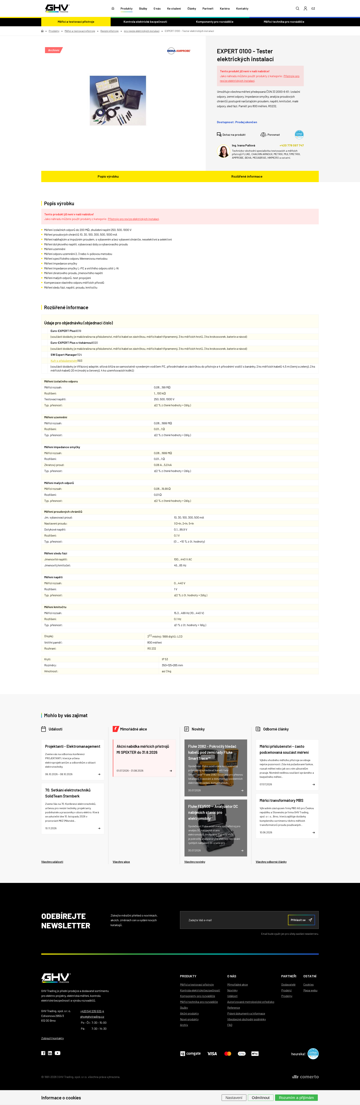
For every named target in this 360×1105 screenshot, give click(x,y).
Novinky (198, 729)
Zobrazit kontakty (52, 1038)
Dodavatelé (288, 984)
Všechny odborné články (271, 861)
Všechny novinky (194, 861)
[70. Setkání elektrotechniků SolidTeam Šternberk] (72, 808)
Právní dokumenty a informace (246, 1013)
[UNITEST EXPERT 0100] (118, 100)
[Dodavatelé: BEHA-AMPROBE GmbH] (179, 51)
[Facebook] (43, 1053)
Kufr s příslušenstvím (64, 360)
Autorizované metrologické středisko (250, 1001)
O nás (157, 8)
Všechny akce (121, 861)
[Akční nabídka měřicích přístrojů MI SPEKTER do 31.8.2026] (144, 758)
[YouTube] (57, 1053)
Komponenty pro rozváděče (214, 21)
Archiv (184, 1025)
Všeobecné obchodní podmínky (246, 1019)
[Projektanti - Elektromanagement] (72, 759)
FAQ (229, 1025)
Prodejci (286, 990)
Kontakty (242, 8)
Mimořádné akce (133, 729)
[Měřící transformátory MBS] (287, 816)
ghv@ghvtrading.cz (92, 1016)
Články (192, 8)
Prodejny (286, 996)
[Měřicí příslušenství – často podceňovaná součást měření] (287, 764)
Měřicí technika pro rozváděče (284, 21)
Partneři (207, 8)
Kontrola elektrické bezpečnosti (145, 21)
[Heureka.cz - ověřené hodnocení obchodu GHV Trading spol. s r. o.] (299, 134)
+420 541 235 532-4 (92, 1011)
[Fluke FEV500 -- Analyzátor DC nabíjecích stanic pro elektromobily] (215, 828)
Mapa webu (310, 990)
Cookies (308, 984)
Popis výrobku (108, 176)
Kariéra (225, 8)
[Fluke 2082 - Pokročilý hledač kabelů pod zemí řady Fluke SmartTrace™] (215, 767)
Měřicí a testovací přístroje (76, 21)
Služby (143, 8)
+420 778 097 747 (292, 145)
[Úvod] (113, 8)
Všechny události (52, 861)
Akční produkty (189, 1013)
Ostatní (309, 976)
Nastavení (234, 1097)
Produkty (126, 8)
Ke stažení (174, 8)
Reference (233, 1007)
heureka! (298, 1053)
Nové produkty (189, 1019)
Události (55, 729)
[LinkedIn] (50, 1053)
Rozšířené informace (246, 176)
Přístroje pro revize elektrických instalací (133, 219)
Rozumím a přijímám (296, 1097)
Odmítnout (261, 1097)
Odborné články (276, 729)
